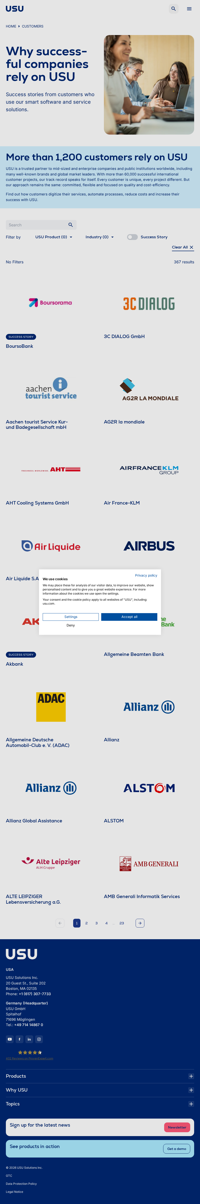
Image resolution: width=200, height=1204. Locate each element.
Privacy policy (146, 575)
